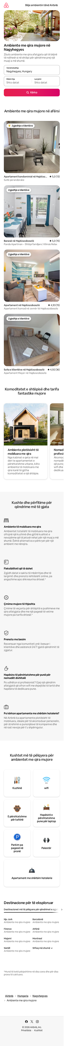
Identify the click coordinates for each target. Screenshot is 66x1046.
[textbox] (17, 83)
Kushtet (38, 1030)
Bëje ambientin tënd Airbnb (41, 5)
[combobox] (31, 71)
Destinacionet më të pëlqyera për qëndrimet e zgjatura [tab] (33, 909)
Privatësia (26, 1030)
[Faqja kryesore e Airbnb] (6, 5)
